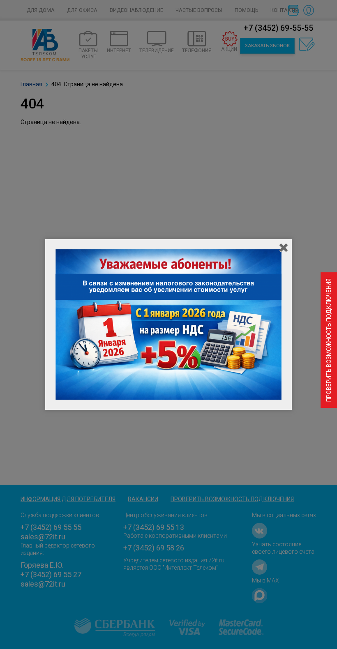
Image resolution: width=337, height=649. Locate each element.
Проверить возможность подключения (328, 340)
